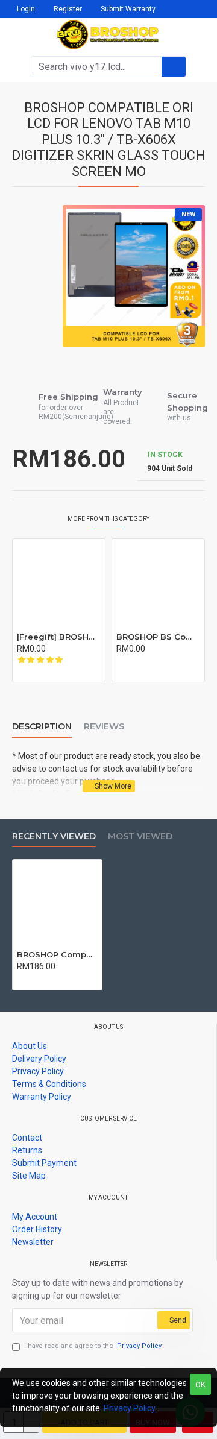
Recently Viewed (54, 836)
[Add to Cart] (20, 672)
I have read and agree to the (93, 1346)
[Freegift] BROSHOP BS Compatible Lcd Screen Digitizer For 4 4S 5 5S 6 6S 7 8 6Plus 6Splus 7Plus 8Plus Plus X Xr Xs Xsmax (59, 636)
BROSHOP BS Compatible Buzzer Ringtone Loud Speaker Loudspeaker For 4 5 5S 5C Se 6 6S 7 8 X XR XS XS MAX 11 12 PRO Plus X (158, 636)
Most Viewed (140, 836)
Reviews (104, 727)
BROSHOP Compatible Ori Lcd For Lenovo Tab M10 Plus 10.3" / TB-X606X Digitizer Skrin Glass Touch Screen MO (57, 954)
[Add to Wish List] (33, 672)
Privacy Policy (130, 1408)
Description (42, 727)
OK (200, 1384)
